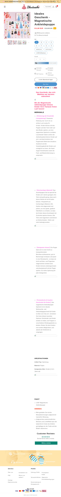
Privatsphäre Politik (45, 473)
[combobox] (48, 6)
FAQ (9, 475)
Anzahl (36, 56)
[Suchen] (50, 6)
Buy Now (45, 84)
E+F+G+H (48, 49)
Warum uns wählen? (22, 476)
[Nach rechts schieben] (28, 42)
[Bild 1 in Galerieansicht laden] (10, 42)
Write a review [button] (46, 443)
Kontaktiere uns (23, 472)
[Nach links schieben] (5, 42)
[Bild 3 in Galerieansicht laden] (20, 42)
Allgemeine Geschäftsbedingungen (48, 478)
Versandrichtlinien (36, 477)
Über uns (10, 472)
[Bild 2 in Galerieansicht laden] (15, 42)
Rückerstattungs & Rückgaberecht (36, 483)
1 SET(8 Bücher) (41, 53)
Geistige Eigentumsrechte (12, 481)
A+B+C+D (39, 49)
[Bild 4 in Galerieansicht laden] (24, 42)
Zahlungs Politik (35, 472)
